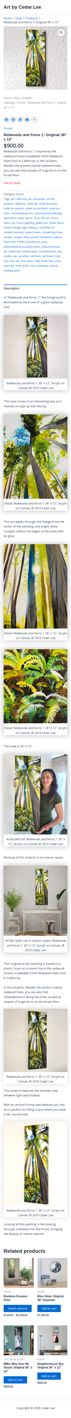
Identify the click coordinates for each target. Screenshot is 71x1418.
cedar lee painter (14, 208)
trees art (9, 265)
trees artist (22, 265)
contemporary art (22, 213)
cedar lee (32, 203)
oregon (8, 237)
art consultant (36, 199)
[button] (61, 32)
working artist (12, 270)
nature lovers (33, 232)
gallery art (42, 223)
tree (6, 261)
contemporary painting (48, 213)
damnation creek (14, 218)
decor (28, 218)
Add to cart (49, 1308)
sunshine (23, 256)
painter (57, 237)
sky (59, 251)
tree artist (27, 261)
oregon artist (22, 237)
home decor (56, 223)
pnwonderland (12, 246)
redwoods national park (23, 251)
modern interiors (14, 232)
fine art (45, 218)
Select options (17, 1308)
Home (7, 98)
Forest (21, 102)
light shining (29, 227)
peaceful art (33, 242)
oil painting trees (52, 232)
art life (50, 199)
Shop (16, 98)
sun (15, 256)
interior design (12, 227)
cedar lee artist (48, 203)
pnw (44, 242)
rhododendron (47, 251)
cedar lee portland (36, 208)
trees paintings (39, 265)
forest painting (25, 223)
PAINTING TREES (14, 242)
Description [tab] (11, 288)
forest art (9, 223)
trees (58, 261)
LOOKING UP (46, 227)
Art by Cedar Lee (22, 7)
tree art (14, 261)
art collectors (19, 199)
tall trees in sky (51, 256)
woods (54, 265)
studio (7, 256)
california (19, 203)
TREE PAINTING (44, 261)
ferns (37, 218)
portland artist (31, 246)
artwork (8, 203)
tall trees (35, 256)
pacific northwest (41, 237)
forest (54, 218)
